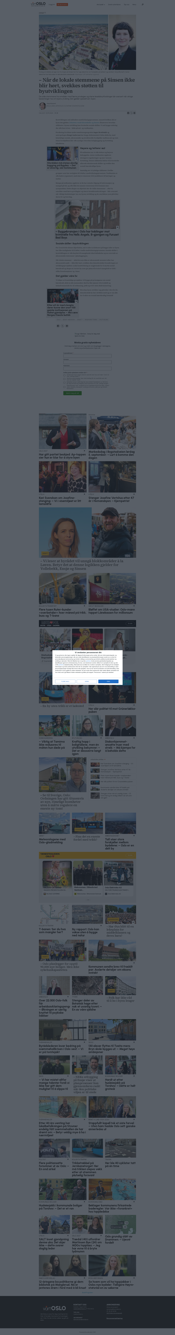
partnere (88, 661)
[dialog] (87, 667)
